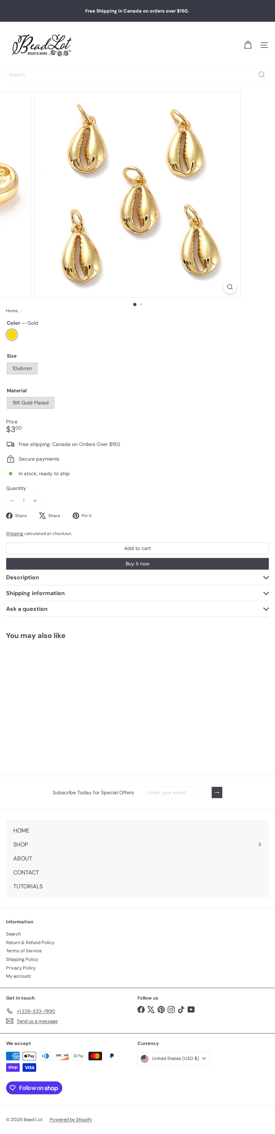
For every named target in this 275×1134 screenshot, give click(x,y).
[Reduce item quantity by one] (12, 501)
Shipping (14, 533)
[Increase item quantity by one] (35, 501)
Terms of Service (24, 951)
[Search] (262, 75)
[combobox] (137, 75)
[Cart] (248, 45)
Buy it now (138, 563)
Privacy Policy (21, 968)
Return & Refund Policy (30, 942)
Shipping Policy (22, 959)
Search (13, 934)
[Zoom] (230, 287)
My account (18, 976)
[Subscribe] (217, 793)
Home (12, 310)
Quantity (16, 488)
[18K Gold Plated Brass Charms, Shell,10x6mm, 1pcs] (45, 703)
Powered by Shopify (71, 1119)
